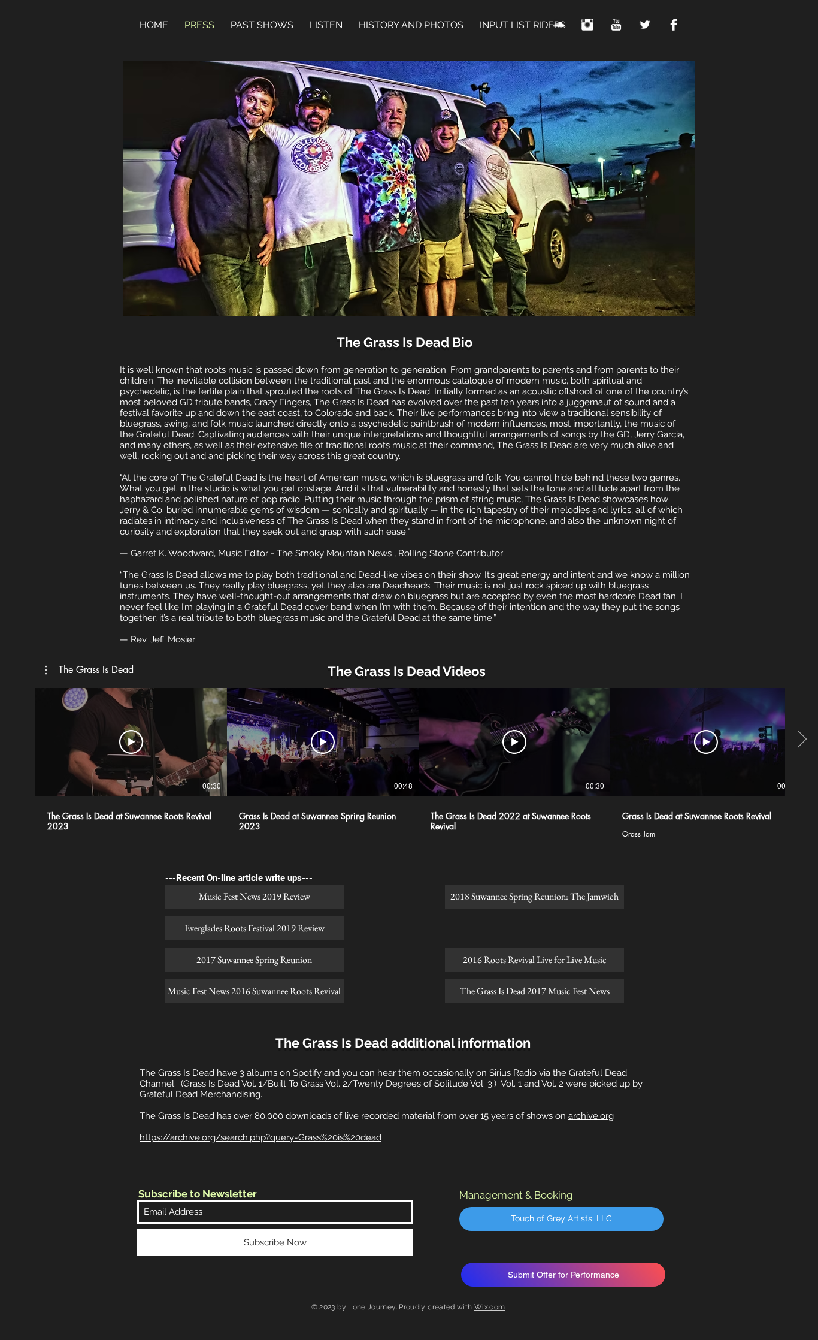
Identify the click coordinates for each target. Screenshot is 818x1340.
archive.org (591, 1115)
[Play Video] (131, 742)
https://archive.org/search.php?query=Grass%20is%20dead (260, 1137)
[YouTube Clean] (616, 25)
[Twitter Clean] (645, 25)
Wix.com (489, 1307)
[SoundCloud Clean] (559, 25)
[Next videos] (801, 739)
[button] (89, 670)
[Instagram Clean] (587, 25)
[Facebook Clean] (674, 25)
